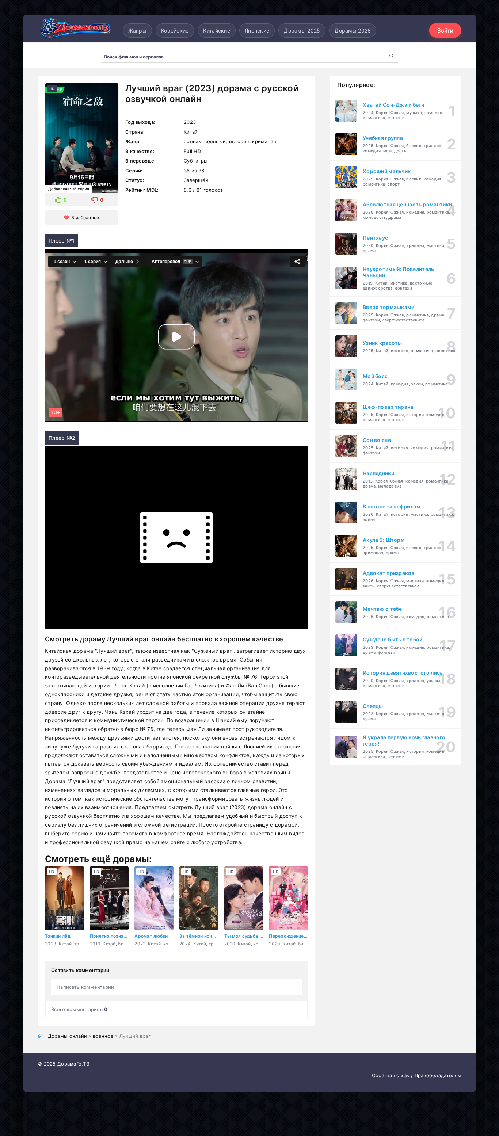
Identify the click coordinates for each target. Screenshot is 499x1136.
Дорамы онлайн (67, 1036)
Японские (257, 30)
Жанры (137, 30)
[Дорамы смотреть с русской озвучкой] (74, 30)
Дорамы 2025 (302, 30)
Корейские (175, 30)
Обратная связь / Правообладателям (416, 1075)
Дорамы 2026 (353, 30)
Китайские (216, 30)
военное (103, 1036)
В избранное (85, 217)
